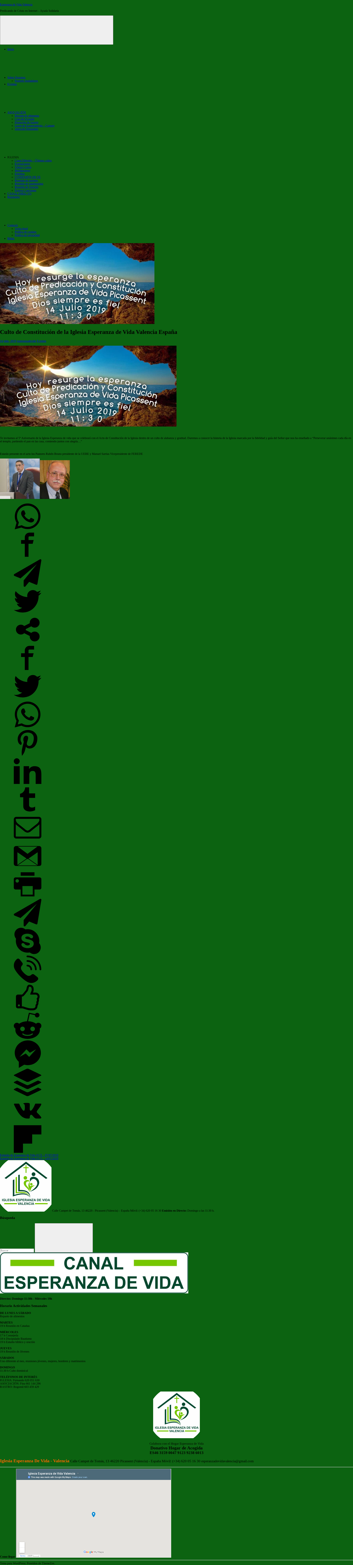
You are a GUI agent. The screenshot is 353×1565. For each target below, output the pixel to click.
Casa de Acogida (24, 119)
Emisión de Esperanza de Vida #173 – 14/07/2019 (29, 1158)
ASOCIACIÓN (16, 112)
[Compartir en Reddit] (27, 1038)
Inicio (10, 49)
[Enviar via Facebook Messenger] (27, 1066)
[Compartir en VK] (27, 1123)
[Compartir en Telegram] (27, 585)
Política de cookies (25, 231)
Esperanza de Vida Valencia (16, 4)
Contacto (12, 225)
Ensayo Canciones (25, 190)
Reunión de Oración (26, 187)
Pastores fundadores (26, 80)
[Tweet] (27, 614)
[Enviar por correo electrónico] (27, 840)
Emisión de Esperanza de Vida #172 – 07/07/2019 (29, 1155)
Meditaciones (22, 170)
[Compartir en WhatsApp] (27, 529)
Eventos (12, 84)
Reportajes (13, 196)
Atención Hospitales (26, 128)
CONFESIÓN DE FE (28, 177)
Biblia (10, 238)
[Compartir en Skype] (27, 953)
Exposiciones (22, 163)
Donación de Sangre (26, 122)
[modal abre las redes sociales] (27, 642)
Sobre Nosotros (16, 77)
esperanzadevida (26, 341)
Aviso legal (21, 228)
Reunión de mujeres (26, 180)
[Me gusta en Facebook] (27, 1010)
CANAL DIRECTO (19, 193)
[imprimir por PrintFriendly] (27, 897)
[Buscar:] (17, 1250)
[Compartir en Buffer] (27, 1095)
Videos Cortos (23, 167)
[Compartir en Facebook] (27, 557)
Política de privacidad (27, 235)
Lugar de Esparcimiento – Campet (34, 125)
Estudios (20, 173)
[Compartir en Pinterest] (27, 755)
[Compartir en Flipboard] (27, 1151)
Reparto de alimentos (27, 115)
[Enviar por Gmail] (27, 868)
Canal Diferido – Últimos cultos (33, 160)
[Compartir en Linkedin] (27, 783)
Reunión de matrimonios (29, 183)
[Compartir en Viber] (27, 982)
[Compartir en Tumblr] (27, 812)
